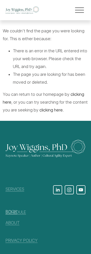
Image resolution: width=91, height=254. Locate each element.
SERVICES (15, 189)
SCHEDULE (16, 212)
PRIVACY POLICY (22, 240)
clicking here (51, 109)
